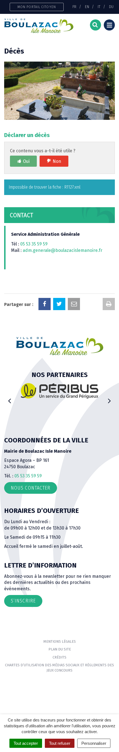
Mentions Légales (59, 641)
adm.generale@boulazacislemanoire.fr (62, 250)
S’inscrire (23, 601)
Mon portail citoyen (36, 7)
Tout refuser (59, 743)
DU (111, 6)
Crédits (59, 657)
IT (99, 6)
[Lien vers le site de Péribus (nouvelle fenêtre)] (59, 390)
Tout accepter (26, 743)
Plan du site (59, 649)
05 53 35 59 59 (34, 244)
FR (74, 6)
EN (87, 6)
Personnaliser (93, 743)
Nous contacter (30, 488)
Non (57, 161)
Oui (26, 161)
